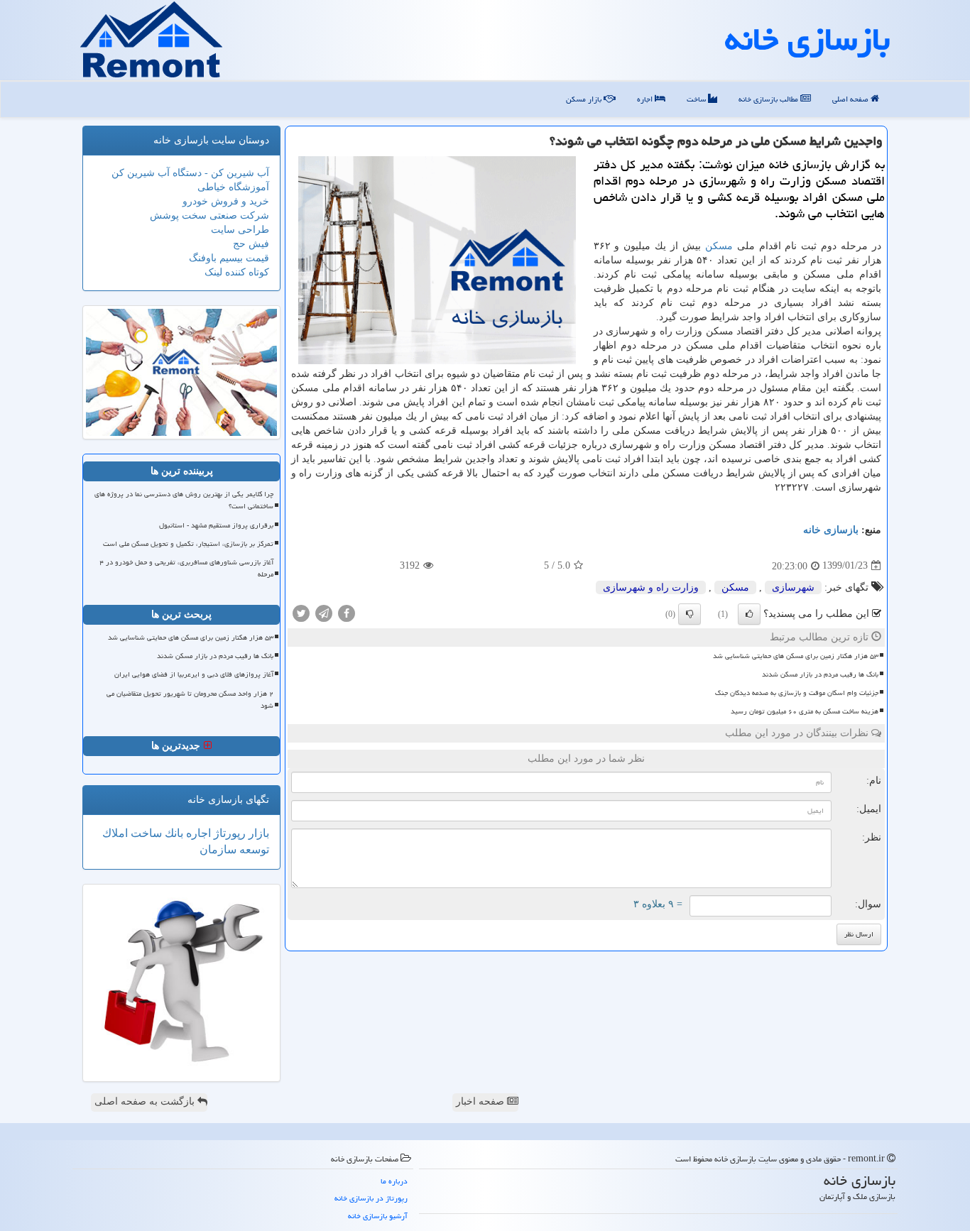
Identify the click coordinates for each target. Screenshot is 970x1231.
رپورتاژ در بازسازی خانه (371, 1198)
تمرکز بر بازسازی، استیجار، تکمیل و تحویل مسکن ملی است (188, 544)
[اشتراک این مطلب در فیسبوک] (346, 612)
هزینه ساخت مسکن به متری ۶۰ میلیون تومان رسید (804, 711)
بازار (257, 833)
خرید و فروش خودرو (225, 201)
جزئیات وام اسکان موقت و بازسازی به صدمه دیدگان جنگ (796, 693)
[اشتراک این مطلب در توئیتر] (301, 612)
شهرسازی (793, 587)
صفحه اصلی (851, 99)
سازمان (218, 849)
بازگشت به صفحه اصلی (145, 1101)
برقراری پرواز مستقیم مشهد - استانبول (216, 525)
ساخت (697, 99)
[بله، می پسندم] (749, 614)
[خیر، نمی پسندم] (689, 614)
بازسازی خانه (807, 39)
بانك (172, 833)
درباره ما (394, 1180)
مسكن (719, 246)
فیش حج (251, 244)
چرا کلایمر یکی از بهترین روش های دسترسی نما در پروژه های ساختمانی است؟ (183, 500)
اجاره (646, 99)
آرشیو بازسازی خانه (378, 1215)
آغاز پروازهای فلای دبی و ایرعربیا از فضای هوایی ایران (193, 674)
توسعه (252, 849)
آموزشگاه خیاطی (233, 187)
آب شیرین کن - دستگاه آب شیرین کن (190, 173)
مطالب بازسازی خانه (769, 99)
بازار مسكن (585, 99)
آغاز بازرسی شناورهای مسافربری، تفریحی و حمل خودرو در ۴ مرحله (186, 568)
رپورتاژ (228, 833)
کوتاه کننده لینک (237, 272)
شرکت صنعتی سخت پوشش (209, 215)
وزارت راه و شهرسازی (651, 587)
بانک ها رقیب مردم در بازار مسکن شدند (820, 674)
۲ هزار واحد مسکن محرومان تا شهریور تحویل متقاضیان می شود (190, 699)
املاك (115, 833)
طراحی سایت (240, 229)
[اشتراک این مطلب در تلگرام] (324, 612)
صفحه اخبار (481, 1101)
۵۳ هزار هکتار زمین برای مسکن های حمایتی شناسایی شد (795, 656)
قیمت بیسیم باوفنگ (229, 258)
